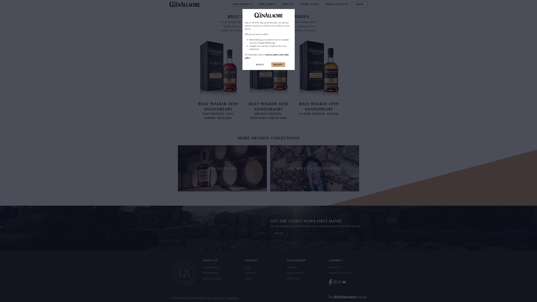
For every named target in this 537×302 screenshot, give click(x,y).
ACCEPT (278, 64)
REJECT (260, 64)
